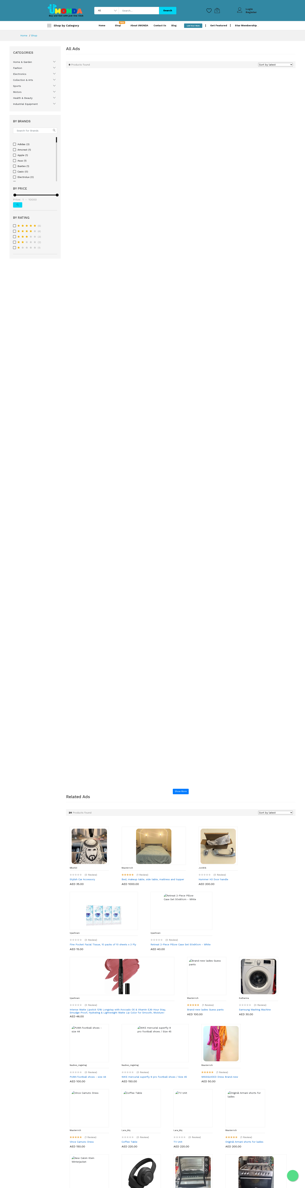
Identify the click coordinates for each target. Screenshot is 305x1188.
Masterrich (127, 868)
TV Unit (178, 1141)
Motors (17, 92)
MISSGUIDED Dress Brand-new (219, 1076)
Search (167, 10)
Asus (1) (21, 160)
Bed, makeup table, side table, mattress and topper (153, 879)
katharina (244, 998)
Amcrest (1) (24, 149)
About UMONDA (139, 25)
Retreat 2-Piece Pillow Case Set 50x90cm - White (181, 944)
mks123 (73, 868)
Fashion (17, 68)
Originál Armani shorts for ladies (244, 1141)
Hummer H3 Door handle (213, 879)
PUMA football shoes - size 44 (88, 1076)
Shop (34, 35)
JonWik (202, 868)
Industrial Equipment (25, 104)
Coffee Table (129, 1141)
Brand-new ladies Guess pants (205, 1009)
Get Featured (218, 25)
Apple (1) (22, 155)
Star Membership (246, 25)
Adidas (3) (23, 144)
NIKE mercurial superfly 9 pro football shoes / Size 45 (154, 1076)
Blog (174, 25)
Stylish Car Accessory (82, 879)
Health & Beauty (22, 98)
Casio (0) (22, 171)
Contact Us (160, 25)
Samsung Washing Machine (255, 1009)
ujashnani (75, 933)
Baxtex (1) (23, 166)
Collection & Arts (23, 80)
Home (102, 25)
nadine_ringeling (78, 1065)
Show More (181, 791)
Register (251, 12)
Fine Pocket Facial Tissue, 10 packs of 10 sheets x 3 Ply (103, 944)
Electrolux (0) (25, 177)
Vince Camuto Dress (82, 1141)
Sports (17, 86)
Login (249, 9)
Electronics (19, 74)
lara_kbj (126, 1130)
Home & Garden (22, 62)
